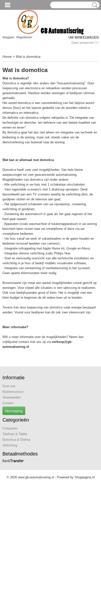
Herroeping (14, 410)
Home (7, 57)
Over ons (8, 386)
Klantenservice (13, 392)
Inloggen (8, 37)
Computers (10, 428)
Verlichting (9, 445)
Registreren (24, 37)
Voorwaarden (11, 397)
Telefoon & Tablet (14, 434)
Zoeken (94, 5)
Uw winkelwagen (83, 37)
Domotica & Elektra (16, 439)
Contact (7, 403)
